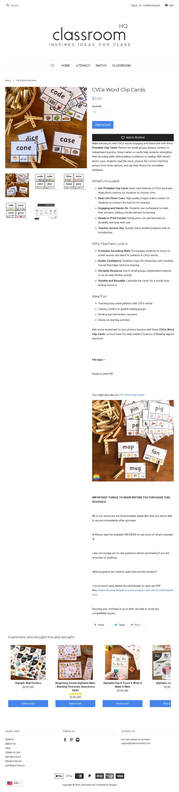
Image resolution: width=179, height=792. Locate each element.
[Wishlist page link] (52, 65)
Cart (171, 5)
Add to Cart (28, 703)
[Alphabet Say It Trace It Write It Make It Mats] (122, 662)
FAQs (8, 748)
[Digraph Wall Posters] (28, 662)
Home (8, 80)
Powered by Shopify (106, 784)
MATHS (101, 65)
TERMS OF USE (12, 752)
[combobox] (14, 783)
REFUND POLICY (13, 757)
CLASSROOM (121, 65)
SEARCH (9, 739)
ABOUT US (10, 743)
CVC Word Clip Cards (131, 395)
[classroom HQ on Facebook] (65, 740)
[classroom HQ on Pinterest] (71, 740)
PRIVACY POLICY (13, 761)
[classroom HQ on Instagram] (78, 740)
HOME (65, 65)
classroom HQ (88, 784)
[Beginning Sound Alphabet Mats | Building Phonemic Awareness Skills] (75, 662)
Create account (151, 5)
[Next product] (169, 676)
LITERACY (83, 65)
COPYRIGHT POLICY (15, 765)
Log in (134, 5)
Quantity (97, 106)
